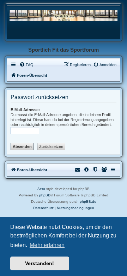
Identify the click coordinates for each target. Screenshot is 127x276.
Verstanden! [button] (39, 263)
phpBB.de (88, 201)
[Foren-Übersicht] (63, 15)
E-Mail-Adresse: (25, 110)
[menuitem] (26, 65)
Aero (41, 189)
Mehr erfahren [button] (47, 245)
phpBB (44, 195)
